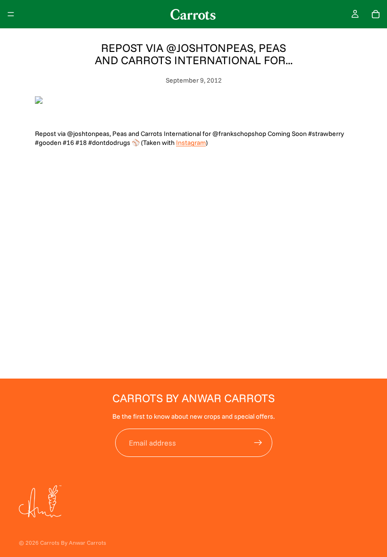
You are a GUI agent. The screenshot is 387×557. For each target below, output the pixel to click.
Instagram (191, 142)
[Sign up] (258, 443)
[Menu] (11, 14)
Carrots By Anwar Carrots (73, 542)
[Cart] (375, 14)
